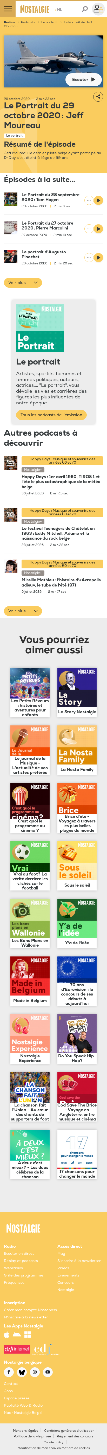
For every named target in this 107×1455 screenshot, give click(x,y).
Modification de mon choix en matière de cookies (53, 1448)
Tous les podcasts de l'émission (51, 415)
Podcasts (28, 22)
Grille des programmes (24, 1275)
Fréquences (14, 1282)
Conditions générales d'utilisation (69, 1431)
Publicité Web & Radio (23, 1405)
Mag (61, 1253)
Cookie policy (53, 1442)
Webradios (13, 1268)
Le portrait (49, 22)
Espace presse (16, 1398)
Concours (65, 1282)
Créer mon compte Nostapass (30, 1310)
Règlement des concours (75, 1436)
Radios (9, 22)
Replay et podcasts (21, 1261)
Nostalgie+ (66, 1290)
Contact (11, 1384)
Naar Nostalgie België (23, 1413)
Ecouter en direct (19, 1253)
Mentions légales (25, 1431)
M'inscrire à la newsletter (26, 1317)
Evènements (68, 1275)
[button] (23, 283)
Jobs (8, 1391)
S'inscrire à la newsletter (79, 1261)
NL (58, 10)
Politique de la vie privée (32, 1436)
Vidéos (63, 1268)
